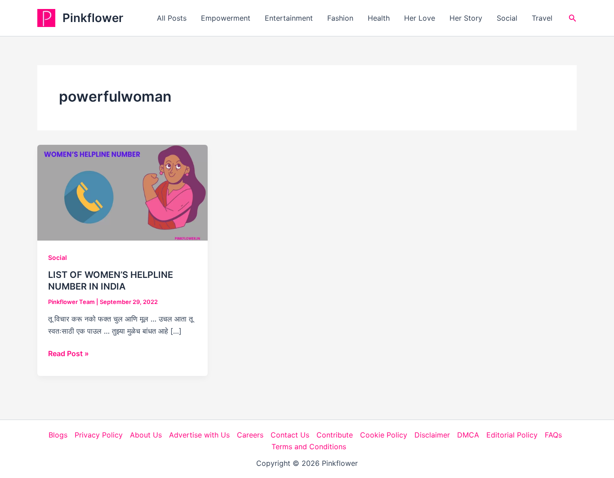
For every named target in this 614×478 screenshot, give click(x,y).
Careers (250, 434)
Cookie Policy (383, 434)
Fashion (340, 17)
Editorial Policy (512, 434)
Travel (542, 17)
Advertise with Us (199, 434)
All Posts (172, 17)
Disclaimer (432, 434)
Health (379, 17)
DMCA (468, 434)
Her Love (419, 17)
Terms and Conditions (308, 446)
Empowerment (225, 17)
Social (507, 17)
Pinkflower (92, 18)
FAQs (553, 434)
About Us (146, 434)
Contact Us (290, 434)
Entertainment (289, 17)
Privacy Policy (99, 434)
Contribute (334, 434)
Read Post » (68, 353)
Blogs (58, 434)
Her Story (465, 17)
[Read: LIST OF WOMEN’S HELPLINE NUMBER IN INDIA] (122, 192)
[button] (573, 18)
